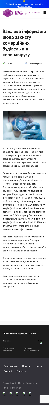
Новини (38, 366)
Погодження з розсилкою (9, 349)
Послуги (26, 366)
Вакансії (8, 371)
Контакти (21, 371)
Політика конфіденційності (31, 349)
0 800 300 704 (34, 13)
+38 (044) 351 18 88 (12, 388)
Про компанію (11, 366)
